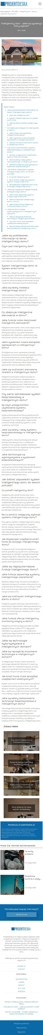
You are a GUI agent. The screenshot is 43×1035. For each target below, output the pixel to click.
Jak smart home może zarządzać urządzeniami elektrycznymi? (20, 222)
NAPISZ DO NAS (21, 914)
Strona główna (5, 11)
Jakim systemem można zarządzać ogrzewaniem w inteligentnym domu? (21, 139)
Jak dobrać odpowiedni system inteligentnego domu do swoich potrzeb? (20, 172)
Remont (21, 985)
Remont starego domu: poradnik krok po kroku (21, 1003)
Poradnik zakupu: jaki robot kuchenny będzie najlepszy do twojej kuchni (21, 763)
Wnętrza (21, 991)
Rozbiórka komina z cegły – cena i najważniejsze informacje (32, 877)
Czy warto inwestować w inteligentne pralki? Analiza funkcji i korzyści (21, 741)
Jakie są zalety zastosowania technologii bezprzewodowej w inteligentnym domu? (22, 227)
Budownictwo (21, 979)
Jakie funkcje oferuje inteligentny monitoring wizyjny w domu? (20, 205)
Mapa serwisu (21, 1028)
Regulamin (21, 1032)
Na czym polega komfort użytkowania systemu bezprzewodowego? (22, 156)
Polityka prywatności (21, 1023)
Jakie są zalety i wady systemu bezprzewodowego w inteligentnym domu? (22, 160)
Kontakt (21, 969)
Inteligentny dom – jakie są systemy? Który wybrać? (21, 1008)
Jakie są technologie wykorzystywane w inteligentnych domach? (22, 211)
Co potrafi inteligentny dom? (19, 177)
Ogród (21, 982)
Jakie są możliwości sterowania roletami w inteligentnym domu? (22, 143)
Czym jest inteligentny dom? (19, 115)
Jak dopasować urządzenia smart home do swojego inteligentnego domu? (22, 185)
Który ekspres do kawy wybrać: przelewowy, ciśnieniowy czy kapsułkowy (21, 808)
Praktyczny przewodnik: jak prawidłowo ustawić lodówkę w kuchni (21, 786)
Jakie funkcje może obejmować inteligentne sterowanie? (19, 134)
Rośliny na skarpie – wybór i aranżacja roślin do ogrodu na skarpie (21, 1013)
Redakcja (21, 966)
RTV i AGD (15, 11)
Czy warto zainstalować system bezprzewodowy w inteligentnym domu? (21, 150)
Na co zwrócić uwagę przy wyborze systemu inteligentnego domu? (20, 181)
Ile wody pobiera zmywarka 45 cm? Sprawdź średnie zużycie (33, 852)
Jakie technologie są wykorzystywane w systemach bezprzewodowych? (22, 165)
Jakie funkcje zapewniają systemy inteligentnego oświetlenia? (20, 195)
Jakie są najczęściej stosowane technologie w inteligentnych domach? (21, 217)
